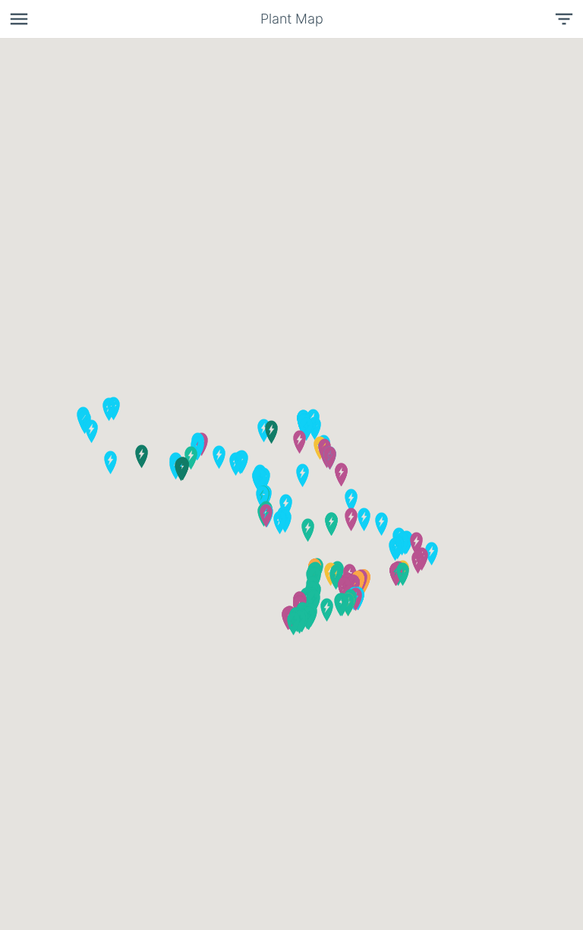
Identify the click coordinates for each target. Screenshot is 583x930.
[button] (98, 442)
